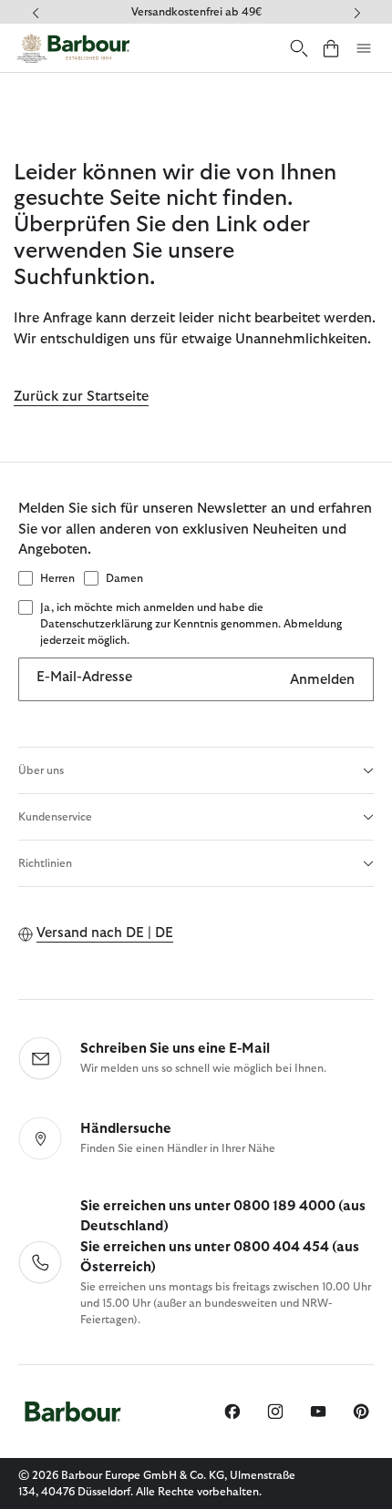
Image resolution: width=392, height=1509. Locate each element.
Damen (124, 578)
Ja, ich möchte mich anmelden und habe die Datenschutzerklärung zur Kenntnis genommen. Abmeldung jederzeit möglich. (191, 624)
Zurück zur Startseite (81, 396)
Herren (57, 578)
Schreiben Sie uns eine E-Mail (175, 1048)
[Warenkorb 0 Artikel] (331, 48)
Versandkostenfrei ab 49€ (196, 11)
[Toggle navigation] (364, 48)
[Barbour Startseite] (73, 48)
